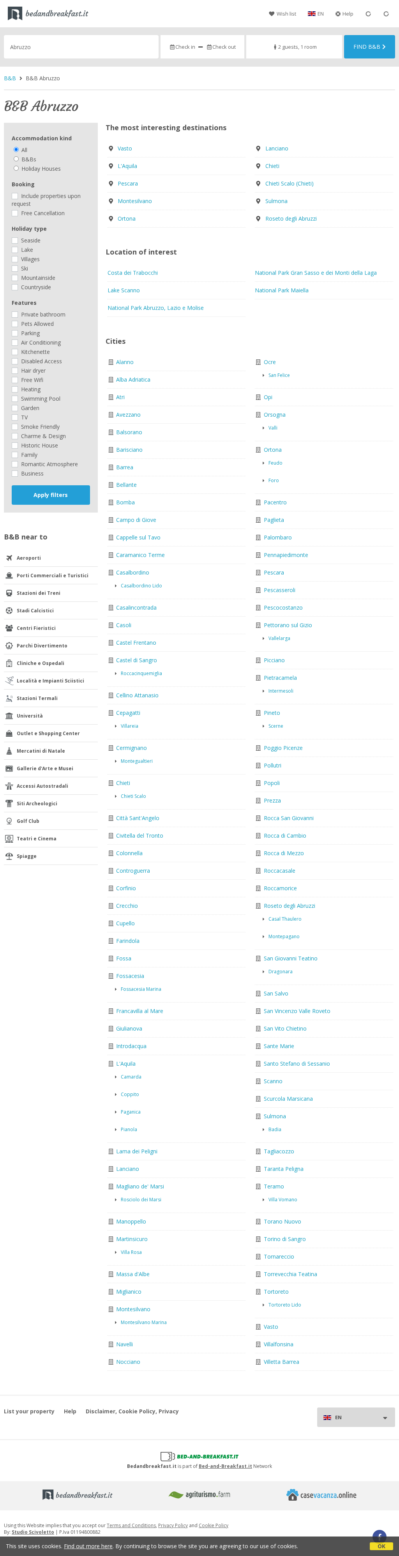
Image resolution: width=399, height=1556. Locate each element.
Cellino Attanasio (137, 695)
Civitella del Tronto (139, 835)
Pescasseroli (279, 590)
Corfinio (126, 888)
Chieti (272, 166)
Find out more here (88, 1546)
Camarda (131, 1076)
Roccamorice (280, 888)
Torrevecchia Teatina (290, 1274)
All (23, 150)
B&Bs (28, 159)
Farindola (127, 940)
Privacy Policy (173, 1525)
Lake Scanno (124, 290)
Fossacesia (130, 976)
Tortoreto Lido (284, 1304)
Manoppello (131, 1221)
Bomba (125, 502)
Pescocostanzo (283, 607)
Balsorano (129, 432)
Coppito (130, 1094)
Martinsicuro (132, 1239)
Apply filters (51, 495)
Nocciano (128, 1361)
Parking (29, 333)
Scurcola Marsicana (288, 1098)
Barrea (124, 467)
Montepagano (284, 936)
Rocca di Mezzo (284, 853)
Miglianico (128, 1291)
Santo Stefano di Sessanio (297, 1063)
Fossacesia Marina (141, 989)
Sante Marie (279, 1046)
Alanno (125, 362)
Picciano (274, 660)
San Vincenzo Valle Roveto (297, 1011)
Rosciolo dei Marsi (141, 1199)
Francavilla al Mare (139, 1011)
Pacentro (275, 502)
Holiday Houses (40, 168)
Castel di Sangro (136, 660)
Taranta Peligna (284, 1168)
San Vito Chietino (285, 1028)
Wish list (286, 13)
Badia (274, 1129)
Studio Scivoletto (33, 1532)
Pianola (129, 1129)
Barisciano (129, 449)
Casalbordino (132, 572)
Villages (29, 259)
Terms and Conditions (131, 1525)
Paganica (131, 1112)
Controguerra (133, 870)
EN (321, 13)
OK (381, 1546)
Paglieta (274, 519)
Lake (26, 249)
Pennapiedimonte (286, 555)
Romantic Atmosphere (48, 464)
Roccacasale (279, 870)
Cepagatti (128, 712)
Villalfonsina (278, 1344)
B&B (10, 78)
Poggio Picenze (283, 747)
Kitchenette (34, 351)
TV (23, 417)
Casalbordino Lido (141, 585)
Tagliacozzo (279, 1151)
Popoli (272, 783)
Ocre (270, 362)
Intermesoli (280, 691)
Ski (23, 268)
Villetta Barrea (281, 1361)
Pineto (272, 712)
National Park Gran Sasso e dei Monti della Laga (316, 272)
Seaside (30, 240)
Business (31, 473)
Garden (29, 408)
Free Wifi (31, 380)
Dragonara (280, 971)
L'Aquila (127, 166)
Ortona (127, 218)
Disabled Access (40, 361)
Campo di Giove (136, 519)
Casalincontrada (136, 607)
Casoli (123, 625)
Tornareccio (279, 1256)
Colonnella (129, 853)
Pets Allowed (36, 323)
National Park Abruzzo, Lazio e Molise (156, 307)
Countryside (35, 287)
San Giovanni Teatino (291, 958)
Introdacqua (131, 1046)
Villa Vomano (282, 1199)
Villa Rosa (131, 1252)
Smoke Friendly (39, 426)
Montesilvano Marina (144, 1322)
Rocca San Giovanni (289, 818)
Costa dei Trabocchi (133, 272)
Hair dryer (32, 370)
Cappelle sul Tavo (138, 537)
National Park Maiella (282, 290)
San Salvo (276, 993)
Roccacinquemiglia (141, 673)
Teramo (274, 1186)
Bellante (126, 484)
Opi (268, 397)
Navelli (124, 1344)
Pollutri (272, 765)
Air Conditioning (40, 342)
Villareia (129, 726)
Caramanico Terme (140, 555)
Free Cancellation (42, 213)
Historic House (38, 445)
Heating (30, 389)
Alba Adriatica (133, 379)
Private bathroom (42, 314)
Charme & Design (42, 436)
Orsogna (275, 414)
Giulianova (129, 1028)
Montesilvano (135, 201)
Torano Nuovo (282, 1221)
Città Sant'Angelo (137, 818)
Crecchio (127, 905)
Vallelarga (279, 638)
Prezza (272, 800)
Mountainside (37, 277)
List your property (29, 1411)
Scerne (275, 726)
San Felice (279, 375)
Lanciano (276, 148)
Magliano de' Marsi (140, 1186)
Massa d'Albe (133, 1274)
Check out (224, 46)
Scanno (273, 1081)
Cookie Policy (213, 1525)
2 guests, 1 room (297, 46)
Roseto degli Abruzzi (291, 218)
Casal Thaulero (285, 919)
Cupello (125, 923)
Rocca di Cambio (285, 835)
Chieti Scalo (133, 796)
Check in (185, 46)
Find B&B (366, 46)
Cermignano (131, 747)
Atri (120, 397)
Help (348, 13)
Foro (273, 480)
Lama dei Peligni (136, 1151)
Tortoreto (276, 1291)
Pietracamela (280, 677)
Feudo (275, 463)
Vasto (125, 148)
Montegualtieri (137, 761)
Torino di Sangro (285, 1239)
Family (28, 454)
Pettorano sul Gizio (288, 625)
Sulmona (276, 201)
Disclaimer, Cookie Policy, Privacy (132, 1411)
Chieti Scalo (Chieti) (289, 183)
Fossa (123, 958)
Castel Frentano (136, 642)
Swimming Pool (39, 398)
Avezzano (128, 414)
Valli (272, 427)
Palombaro (278, 537)
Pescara (128, 183)
